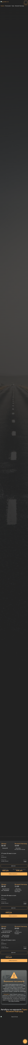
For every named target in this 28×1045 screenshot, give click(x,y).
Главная (2, 5)
